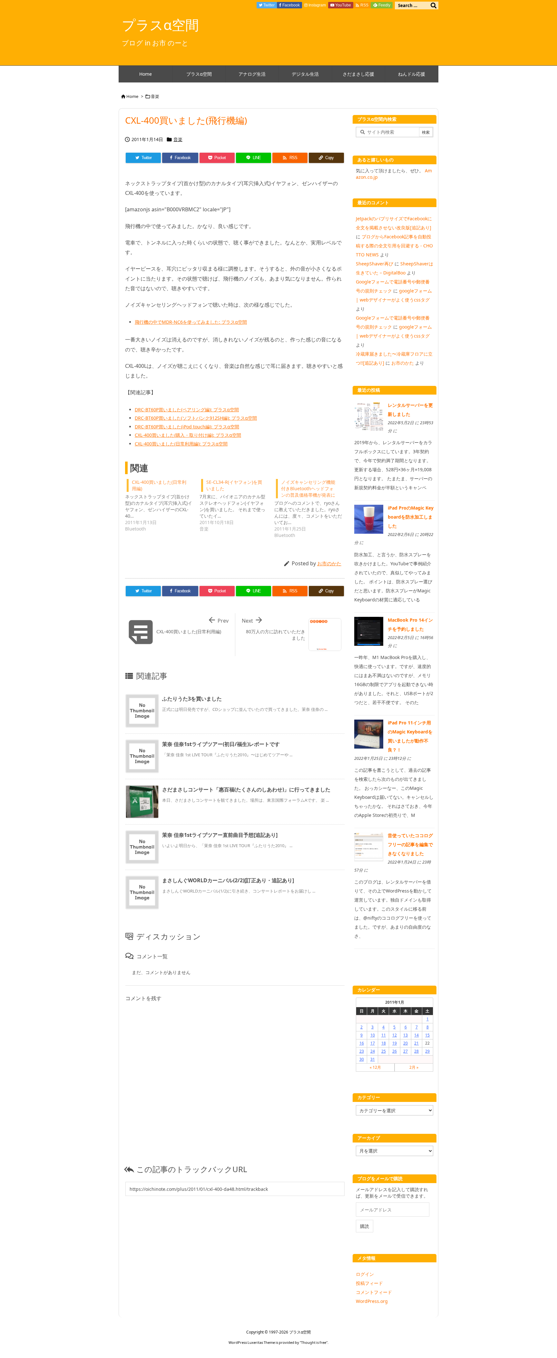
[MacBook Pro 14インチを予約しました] (368, 630)
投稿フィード (369, 1283)
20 (405, 1043)
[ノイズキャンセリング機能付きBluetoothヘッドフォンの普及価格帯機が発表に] (311, 508)
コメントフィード (374, 1292)
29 (427, 1051)
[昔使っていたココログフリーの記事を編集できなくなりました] (368, 846)
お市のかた (329, 563)
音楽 (155, 96)
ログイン (365, 1274)
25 (383, 1051)
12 (394, 1035)
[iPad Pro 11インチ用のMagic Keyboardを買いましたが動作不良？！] (368, 734)
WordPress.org (372, 1301)
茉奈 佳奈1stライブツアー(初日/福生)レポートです (221, 744)
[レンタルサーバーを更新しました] (368, 416)
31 (372, 1059)
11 (383, 1035)
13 (405, 1035)
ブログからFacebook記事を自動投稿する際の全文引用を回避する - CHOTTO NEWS (394, 246)
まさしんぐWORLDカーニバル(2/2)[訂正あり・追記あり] (228, 880)
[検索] (433, 5)
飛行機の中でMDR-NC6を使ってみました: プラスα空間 (191, 322)
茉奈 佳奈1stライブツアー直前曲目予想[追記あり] (220, 834)
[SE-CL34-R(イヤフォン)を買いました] (237, 504)
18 (383, 1043)
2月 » (413, 1067)
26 (394, 1051)
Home (132, 96)
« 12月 (375, 1067)
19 (394, 1043)
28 (416, 1051)
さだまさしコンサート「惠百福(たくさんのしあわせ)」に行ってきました (246, 789)
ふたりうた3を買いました (192, 698)
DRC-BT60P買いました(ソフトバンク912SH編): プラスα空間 (196, 418)
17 (372, 1043)
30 (361, 1059)
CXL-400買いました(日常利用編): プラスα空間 (181, 444)
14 (416, 1035)
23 (361, 1051)
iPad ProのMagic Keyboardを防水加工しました (411, 517)
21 (416, 1043)
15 (427, 1035)
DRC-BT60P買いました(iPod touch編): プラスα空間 (187, 427)
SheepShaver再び (374, 264)
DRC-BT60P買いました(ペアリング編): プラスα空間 (187, 409)
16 (361, 1043)
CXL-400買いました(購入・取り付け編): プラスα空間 (188, 435)
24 (372, 1051)
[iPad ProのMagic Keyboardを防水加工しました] (368, 519)
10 (372, 1035)
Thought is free (313, 1342)
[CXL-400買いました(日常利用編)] (162, 504)
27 (405, 1051)
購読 (364, 1226)
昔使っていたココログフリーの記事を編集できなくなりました (410, 844)
